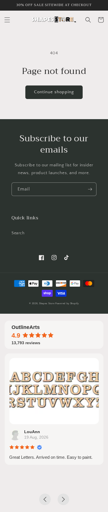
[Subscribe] (90, 189)
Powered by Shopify (67, 303)
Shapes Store (46, 303)
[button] (7, 20)
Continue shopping (54, 92)
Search (18, 233)
